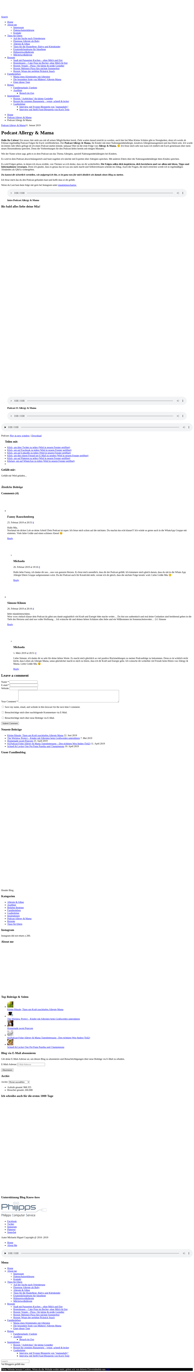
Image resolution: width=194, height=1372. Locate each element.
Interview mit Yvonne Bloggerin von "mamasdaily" (44, 106)
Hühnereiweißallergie (23, 52)
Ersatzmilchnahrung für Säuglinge (29, 49)
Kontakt (17, 33)
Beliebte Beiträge (15, 907)
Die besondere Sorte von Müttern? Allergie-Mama (37, 79)
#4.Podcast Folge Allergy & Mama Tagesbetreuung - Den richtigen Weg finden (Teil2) (48, 1037)
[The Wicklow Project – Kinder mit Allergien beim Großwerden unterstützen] (10, 1016)
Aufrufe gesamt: (15, 1087)
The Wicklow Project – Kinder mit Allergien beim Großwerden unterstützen (43, 738)
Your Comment (9, 701)
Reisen (10, 85)
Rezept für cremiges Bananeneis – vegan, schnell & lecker (41, 101)
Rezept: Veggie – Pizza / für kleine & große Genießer (38, 65)
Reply (10, 538)
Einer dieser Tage (21, 82)
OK (108, 1369)
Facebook (12, 1221)
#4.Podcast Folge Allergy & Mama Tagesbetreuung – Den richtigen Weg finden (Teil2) (48, 743)
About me (12, 24)
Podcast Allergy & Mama (19, 117)
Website (5, 688)
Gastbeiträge (19, 104)
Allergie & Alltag (21, 44)
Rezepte (11, 57)
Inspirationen (13, 96)
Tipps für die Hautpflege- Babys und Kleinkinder (36, 46)
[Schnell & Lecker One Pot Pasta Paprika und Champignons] (10, 1044)
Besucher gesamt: (16, 1090)
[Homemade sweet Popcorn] (10, 1025)
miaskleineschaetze (67, 185)
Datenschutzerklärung (23, 30)
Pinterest (11, 1229)
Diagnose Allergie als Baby (26, 41)
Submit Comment (10, 723)
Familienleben (14, 74)
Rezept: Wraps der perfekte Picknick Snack (34, 71)
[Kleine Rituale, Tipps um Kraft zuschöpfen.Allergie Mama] (10, 1006)
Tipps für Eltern (14, 35)
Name (5, 682)
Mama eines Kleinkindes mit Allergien (31, 76)
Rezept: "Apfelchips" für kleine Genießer (33, 98)
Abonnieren (7, 1070)
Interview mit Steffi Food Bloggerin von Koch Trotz (44, 109)
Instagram (12, 1226)
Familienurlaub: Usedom (25, 87)
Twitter (10, 1224)
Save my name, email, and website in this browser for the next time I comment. (42, 707)
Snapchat (11, 1232)
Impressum (18, 27)
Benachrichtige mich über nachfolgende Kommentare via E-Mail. (36, 712)
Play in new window (20, 435)
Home (10, 22)
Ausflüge (17, 90)
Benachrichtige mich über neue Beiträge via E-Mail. (30, 718)
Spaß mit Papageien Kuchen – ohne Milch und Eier (38, 60)
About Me (12, 1245)
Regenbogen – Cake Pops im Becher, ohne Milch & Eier (40, 63)
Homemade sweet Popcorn (20, 741)
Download (36, 435)
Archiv (4, 1082)
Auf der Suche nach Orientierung (29, 38)
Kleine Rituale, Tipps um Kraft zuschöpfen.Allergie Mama (35, 735)
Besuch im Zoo (26, 93)
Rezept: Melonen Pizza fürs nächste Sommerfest (36, 68)
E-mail (5, 685)
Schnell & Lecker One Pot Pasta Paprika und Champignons (35, 746)
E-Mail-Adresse (9, 1064)
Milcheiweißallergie (22, 54)
